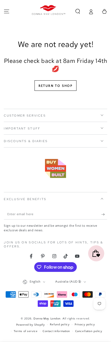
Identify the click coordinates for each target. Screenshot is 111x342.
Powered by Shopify (30, 324)
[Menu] (6, 11)
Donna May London (47, 318)
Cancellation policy (88, 331)
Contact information (56, 331)
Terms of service (25, 331)
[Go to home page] (48, 11)
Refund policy (60, 324)
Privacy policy (85, 324)
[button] (77, 11)
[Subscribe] (104, 214)
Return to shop (56, 86)
